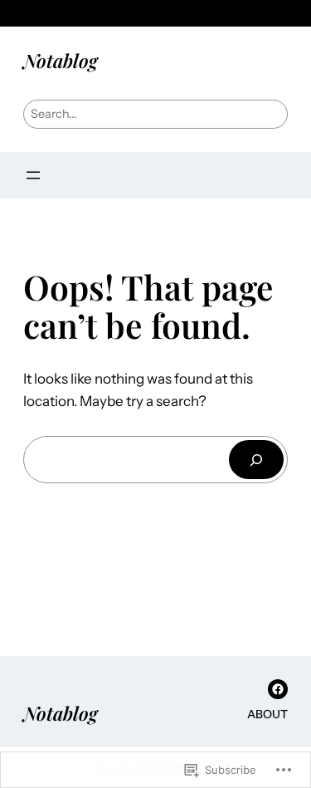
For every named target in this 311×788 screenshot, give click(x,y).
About (267, 714)
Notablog (60, 60)
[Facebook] (278, 689)
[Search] (256, 459)
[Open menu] (33, 175)
